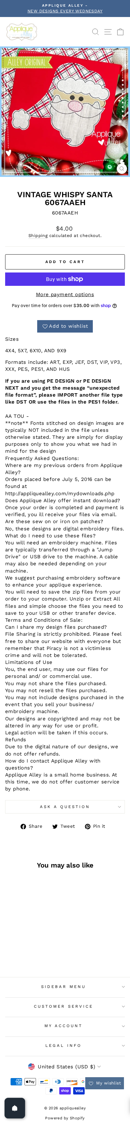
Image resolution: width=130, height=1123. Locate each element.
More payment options (65, 294)
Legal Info (63, 1045)
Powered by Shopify (65, 1118)
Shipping (37, 235)
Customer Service (63, 1006)
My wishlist (108, 1083)
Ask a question (65, 806)
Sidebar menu (63, 986)
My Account (63, 1025)
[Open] (15, 1108)
